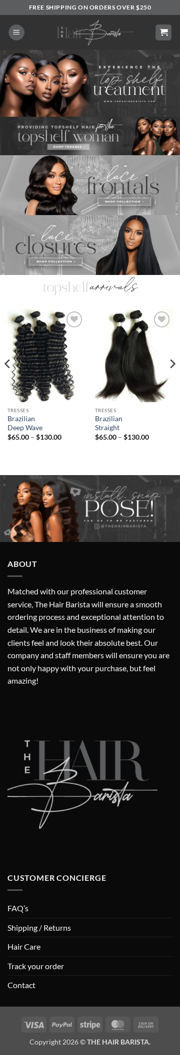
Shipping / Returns (39, 927)
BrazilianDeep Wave (25, 423)
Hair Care (24, 946)
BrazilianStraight (108, 423)
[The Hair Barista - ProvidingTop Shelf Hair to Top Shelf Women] (90, 32)
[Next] (172, 383)
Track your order (36, 966)
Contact (22, 985)
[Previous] (8, 383)
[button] (16, 32)
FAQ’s (18, 908)
